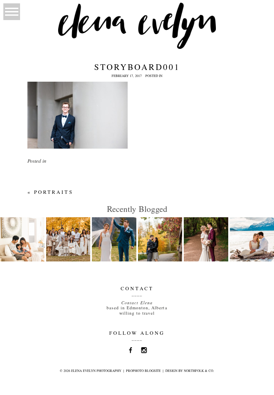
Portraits (53, 191)
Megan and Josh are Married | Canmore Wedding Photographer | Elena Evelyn (122, 250)
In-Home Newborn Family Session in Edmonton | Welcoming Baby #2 (23, 250)
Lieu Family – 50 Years (68, 232)
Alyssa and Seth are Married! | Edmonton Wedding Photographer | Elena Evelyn (214, 253)
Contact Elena (137, 303)
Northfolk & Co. (199, 370)
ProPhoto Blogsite (143, 370)
